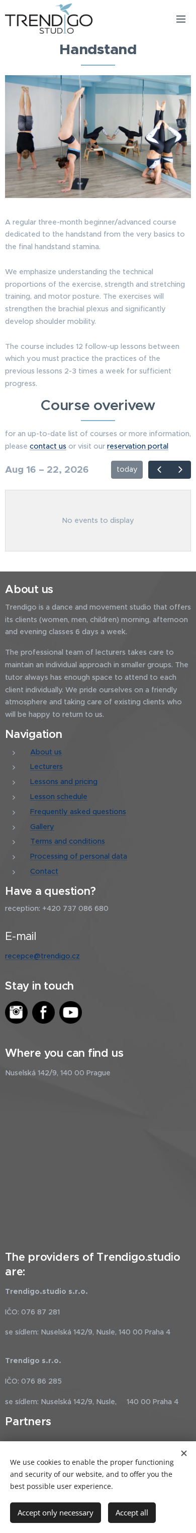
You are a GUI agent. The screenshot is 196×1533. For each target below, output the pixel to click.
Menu (181, 19)
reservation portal (137, 446)
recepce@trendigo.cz (42, 956)
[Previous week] (159, 470)
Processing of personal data (78, 856)
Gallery (42, 826)
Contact (44, 871)
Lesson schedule (58, 796)
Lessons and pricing (63, 781)
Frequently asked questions (78, 811)
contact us (48, 446)
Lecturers (46, 766)
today (127, 469)
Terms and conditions (67, 841)
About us (46, 751)
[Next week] (180, 470)
